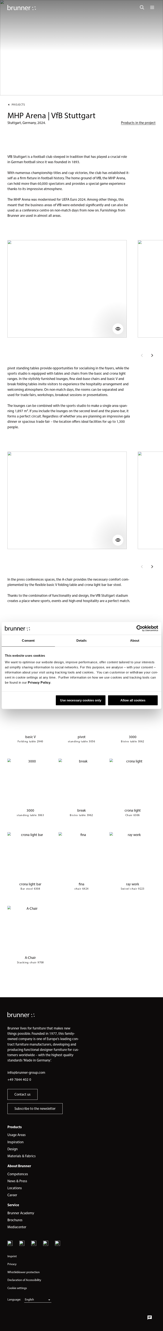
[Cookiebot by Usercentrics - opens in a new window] (139, 628)
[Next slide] (152, 355)
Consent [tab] (28, 640)
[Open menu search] (142, 7)
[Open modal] (67, 289)
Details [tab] (81, 640)
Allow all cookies (132, 700)
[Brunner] (21, 7)
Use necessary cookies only (80, 700)
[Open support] (150, 1318)
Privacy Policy (39, 682)
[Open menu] (152, 7)
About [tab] (134, 640)
